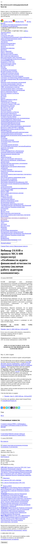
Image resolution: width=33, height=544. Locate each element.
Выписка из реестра (23, 489)
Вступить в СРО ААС (7, 65)
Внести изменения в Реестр (9, 91)
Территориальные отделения (9, 470)
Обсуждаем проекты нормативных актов (13, 177)
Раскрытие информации (16, 152)
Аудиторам (4, 138)
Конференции (5, 238)
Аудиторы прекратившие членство (11, 84)
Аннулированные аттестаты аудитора (12, 76)
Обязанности (5, 149)
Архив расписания (6, 186)
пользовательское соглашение (10, 539)
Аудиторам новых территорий (10, 141)
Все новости (4, 441)
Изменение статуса (6, 101)
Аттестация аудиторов (7, 140)
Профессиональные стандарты (15, 146)
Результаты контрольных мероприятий (19, 126)
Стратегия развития (7, 40)
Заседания (4, 224)
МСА (2, 415)
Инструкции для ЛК (7, 109)
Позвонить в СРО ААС (8, 62)
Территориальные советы (14, 38)
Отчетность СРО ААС (7, 45)
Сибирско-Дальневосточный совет (14, 207)
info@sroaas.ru (5, 456)
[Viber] (14, 408)
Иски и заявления (6, 51)
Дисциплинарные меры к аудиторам (12, 88)
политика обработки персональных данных (14, 530)
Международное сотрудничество (10, 213)
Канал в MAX (7, 486)
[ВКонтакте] (2, 408)
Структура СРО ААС (7, 35)
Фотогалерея (4, 216)
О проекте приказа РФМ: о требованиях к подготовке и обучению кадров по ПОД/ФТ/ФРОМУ (14, 425)
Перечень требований (6, 131)
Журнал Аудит (5, 211)
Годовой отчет (5, 116)
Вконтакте (6, 478)
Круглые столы (5, 225)
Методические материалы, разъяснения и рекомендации (13, 511)
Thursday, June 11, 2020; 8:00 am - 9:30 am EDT (14, 329)
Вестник (3, 210)
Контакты (4, 49)
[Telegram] (9, 408)
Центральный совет (7, 204)
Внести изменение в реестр (9, 99)
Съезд (2, 37)
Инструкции (16, 514)
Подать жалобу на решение (9, 179)
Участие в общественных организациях (16, 501)
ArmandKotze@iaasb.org (9, 400)
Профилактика (12, 132)
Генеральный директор (18, 37)
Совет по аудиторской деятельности (11, 158)
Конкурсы (4, 236)
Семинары (4, 229)
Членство (3, 95)
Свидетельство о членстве (8, 102)
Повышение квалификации (9, 180)
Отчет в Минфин (6, 151)
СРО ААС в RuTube (15, 480)
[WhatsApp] (16, 408)
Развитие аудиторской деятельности (11, 171)
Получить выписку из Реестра (10, 93)
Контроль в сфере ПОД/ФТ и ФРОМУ (12, 127)
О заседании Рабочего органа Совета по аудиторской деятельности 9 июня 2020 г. (13, 434)
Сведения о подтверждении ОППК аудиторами (15, 77)
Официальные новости (8, 199)
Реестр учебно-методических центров (12, 193)
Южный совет (20, 205)
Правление (7, 37)
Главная (3, 246)
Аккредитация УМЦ (7, 190)
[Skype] (19, 408)
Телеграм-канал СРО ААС (17, 482)
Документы (4, 42)
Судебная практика (6, 169)
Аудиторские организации (9, 70)
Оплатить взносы (6, 110)
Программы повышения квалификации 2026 (14, 182)
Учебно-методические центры (10, 73)
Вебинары (4, 227)
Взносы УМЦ (5, 191)
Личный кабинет (6, 32)
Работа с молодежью (7, 52)
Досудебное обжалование (8, 117)
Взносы (3, 98)
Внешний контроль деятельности (11, 115)
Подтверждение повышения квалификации (14, 188)
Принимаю (4, 542)
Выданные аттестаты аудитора (10, 74)
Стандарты (4, 143)
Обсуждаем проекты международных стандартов (15, 214)
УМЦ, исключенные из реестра (10, 87)
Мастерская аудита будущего (9, 54)
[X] (12, 408)
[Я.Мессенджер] (7, 408)
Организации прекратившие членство (12, 85)
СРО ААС (4, 34)
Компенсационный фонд (8, 43)
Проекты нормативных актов (9, 200)
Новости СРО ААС (6, 196)
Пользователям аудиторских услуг (11, 239)
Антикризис (4, 172)
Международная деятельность (10, 56)
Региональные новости (8, 202)
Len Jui (17, 371)
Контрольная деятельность (9, 113)
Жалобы (3, 155)
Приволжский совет (10, 205)
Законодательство (6, 157)
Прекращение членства (8, 105)
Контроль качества (13, 493)
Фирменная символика (8, 48)
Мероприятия (5, 221)
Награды (3, 46)
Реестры (3, 67)
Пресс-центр (10, 246)
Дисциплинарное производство (10, 154)
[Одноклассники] (4, 408)
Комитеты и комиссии (25, 470)
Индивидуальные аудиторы (9, 71)
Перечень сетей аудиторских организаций (13, 82)
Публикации (4, 208)
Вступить (3, 96)
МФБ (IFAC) (10, 60)
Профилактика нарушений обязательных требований (15, 505)
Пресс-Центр (5, 194)
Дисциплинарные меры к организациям (13, 90)
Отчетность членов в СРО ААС (10, 104)
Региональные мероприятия (9, 230)
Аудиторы (4, 68)
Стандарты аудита (6, 144)
